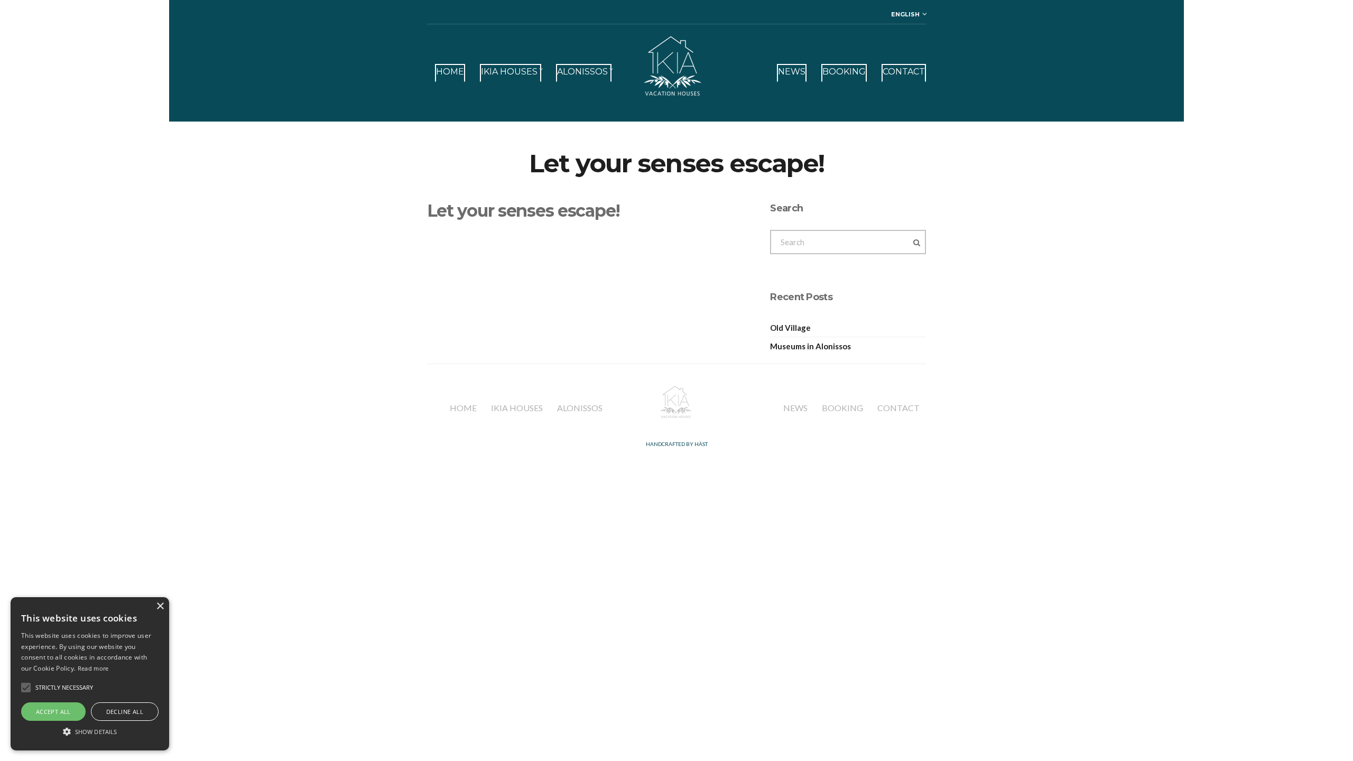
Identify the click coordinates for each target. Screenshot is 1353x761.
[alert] (90, 673)
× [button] (160, 606)
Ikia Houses (509, 72)
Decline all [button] (124, 712)
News (791, 72)
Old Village (790, 327)
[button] (25, 687)
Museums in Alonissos (810, 346)
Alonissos (582, 72)
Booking (844, 72)
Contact (904, 72)
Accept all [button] (53, 712)
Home (450, 72)
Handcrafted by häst (677, 444)
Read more (93, 668)
